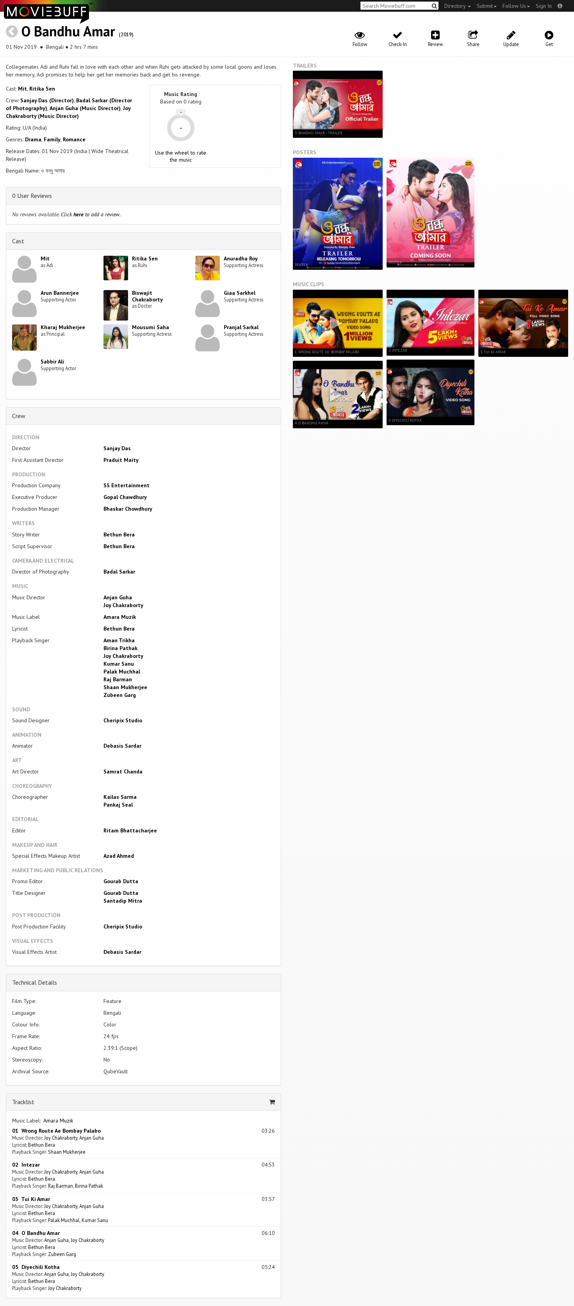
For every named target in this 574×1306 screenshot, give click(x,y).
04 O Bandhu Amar (36, 1233)
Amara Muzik (119, 616)
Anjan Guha (117, 597)
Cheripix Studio (122, 720)
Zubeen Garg (119, 694)
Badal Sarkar (119, 571)
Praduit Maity (121, 459)
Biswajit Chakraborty (147, 296)
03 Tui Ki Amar (31, 1199)
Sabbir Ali (52, 361)
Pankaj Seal (118, 804)
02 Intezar (26, 1164)
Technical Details (34, 982)
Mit (22, 88)
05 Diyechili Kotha (36, 1266)
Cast (18, 241)
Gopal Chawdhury (125, 497)
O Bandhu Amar (68, 31)
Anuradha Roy (241, 258)
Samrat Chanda (123, 771)
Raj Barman (117, 679)
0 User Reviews (32, 196)
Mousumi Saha (150, 327)
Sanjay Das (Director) (47, 100)
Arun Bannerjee (60, 292)
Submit (485, 5)
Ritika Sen (42, 88)
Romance (74, 139)
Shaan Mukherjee (125, 687)
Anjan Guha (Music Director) (85, 108)
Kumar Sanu (118, 663)
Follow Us (514, 5)
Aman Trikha (119, 640)
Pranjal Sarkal (241, 327)
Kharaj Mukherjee (63, 327)
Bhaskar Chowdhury (127, 508)
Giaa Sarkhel (239, 292)
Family (52, 139)
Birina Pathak (120, 648)
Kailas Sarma (120, 796)
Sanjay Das (117, 448)
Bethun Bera (119, 534)
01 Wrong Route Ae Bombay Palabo (56, 1130)
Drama (33, 139)
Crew (18, 416)
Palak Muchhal (121, 671)
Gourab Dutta (120, 881)
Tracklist (23, 1102)
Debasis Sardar (122, 745)
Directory (455, 5)
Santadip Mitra (122, 900)
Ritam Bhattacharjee (130, 830)
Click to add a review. (91, 214)
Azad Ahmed (118, 855)
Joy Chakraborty (123, 605)
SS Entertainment (126, 485)
